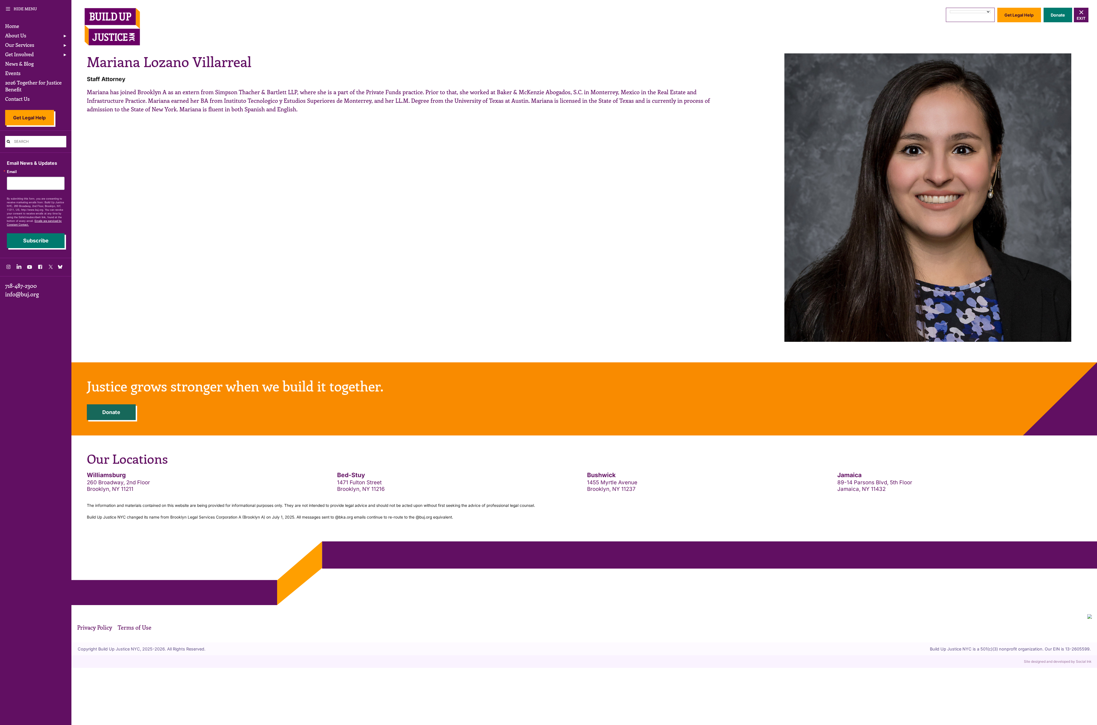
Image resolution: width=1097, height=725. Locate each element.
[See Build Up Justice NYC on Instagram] (8, 268)
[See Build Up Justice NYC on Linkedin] (19, 268)
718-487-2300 (21, 286)
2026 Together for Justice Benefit (33, 86)
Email (12, 172)
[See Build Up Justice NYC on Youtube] (29, 268)
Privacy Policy (94, 627)
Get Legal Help (29, 118)
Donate (1058, 15)
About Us (15, 35)
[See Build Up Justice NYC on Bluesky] (61, 267)
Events (13, 73)
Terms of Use (134, 627)
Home (12, 26)
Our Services (19, 44)
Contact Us (17, 98)
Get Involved (19, 54)
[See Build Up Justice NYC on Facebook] (40, 268)
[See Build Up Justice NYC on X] (50, 268)
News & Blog (19, 63)
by (1058, 661)
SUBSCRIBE (36, 241)
